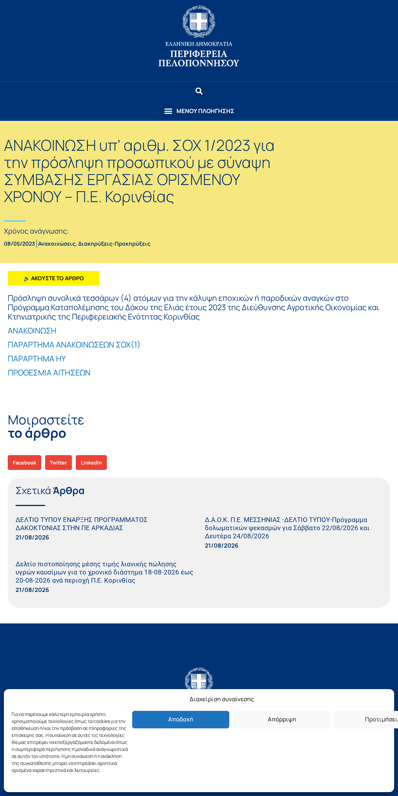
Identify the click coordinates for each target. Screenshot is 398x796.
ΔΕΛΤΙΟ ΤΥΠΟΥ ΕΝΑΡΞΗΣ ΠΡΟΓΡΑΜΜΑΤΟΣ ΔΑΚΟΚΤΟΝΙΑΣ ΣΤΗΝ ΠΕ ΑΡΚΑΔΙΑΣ (82, 524)
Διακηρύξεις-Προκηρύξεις (114, 243)
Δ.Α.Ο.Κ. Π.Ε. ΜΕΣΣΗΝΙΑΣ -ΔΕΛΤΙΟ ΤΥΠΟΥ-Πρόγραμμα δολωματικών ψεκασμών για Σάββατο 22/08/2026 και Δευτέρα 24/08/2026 (287, 528)
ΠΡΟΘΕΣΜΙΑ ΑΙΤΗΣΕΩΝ (49, 372)
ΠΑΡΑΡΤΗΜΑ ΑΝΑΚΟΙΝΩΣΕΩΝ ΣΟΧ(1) (74, 344)
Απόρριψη (282, 719)
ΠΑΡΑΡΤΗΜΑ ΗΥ (37, 358)
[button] (199, 111)
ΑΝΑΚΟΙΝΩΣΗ (32, 330)
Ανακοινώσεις (56, 243)
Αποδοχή (180, 719)
